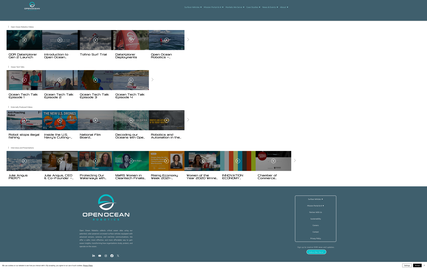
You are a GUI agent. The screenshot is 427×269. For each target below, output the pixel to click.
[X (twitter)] (118, 255)
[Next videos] (152, 80)
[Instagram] (105, 255)
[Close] (424, 265)
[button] (253, 7)
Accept (417, 265)
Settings (407, 265)
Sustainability (315, 218)
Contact (316, 232)
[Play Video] (24, 80)
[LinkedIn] (93, 255)
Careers (316, 225)
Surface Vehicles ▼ (315, 199)
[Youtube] (99, 255)
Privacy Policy (315, 238)
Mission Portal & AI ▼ (315, 205)
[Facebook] (111, 255)
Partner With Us (315, 212)
